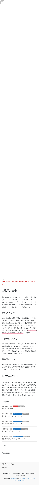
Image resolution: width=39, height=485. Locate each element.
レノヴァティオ (17, 429)
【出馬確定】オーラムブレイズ (12, 424)
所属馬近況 (21, 406)
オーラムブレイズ (17, 421)
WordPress (14, 478)
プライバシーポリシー (9, 464)
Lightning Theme (24, 478)
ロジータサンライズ (18, 436)
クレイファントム (17, 413)
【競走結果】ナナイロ (9, 408)
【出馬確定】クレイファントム (12, 416)
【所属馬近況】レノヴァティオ (12, 431)
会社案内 (4, 468)
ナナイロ (15, 406)
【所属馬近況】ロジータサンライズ (13, 439)
